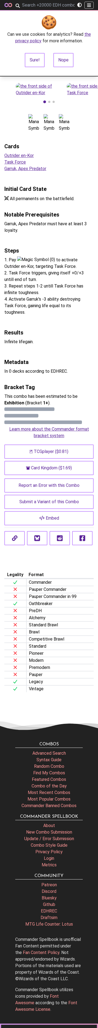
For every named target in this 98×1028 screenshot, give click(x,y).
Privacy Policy (49, 851)
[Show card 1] (44, 101)
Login (49, 858)
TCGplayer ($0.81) (51, 451)
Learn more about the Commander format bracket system (49, 432)
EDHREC (49, 911)
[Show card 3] (54, 102)
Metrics (49, 864)
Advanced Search (49, 753)
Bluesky (49, 897)
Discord (49, 891)
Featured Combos (49, 779)
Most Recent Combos (49, 792)
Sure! (35, 60)
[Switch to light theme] (79, 5)
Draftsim (49, 917)
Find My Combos (49, 772)
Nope (63, 60)
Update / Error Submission (49, 838)
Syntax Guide (49, 759)
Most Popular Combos (49, 799)
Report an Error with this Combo (49, 485)
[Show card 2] (49, 102)
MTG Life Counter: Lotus (49, 924)
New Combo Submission (49, 832)
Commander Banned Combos (49, 805)
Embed (52, 518)
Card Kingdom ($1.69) (51, 467)
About (49, 825)
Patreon (49, 884)
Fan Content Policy (41, 952)
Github (49, 904)
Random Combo (49, 766)
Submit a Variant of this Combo (49, 501)
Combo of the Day (49, 786)
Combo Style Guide (49, 845)
